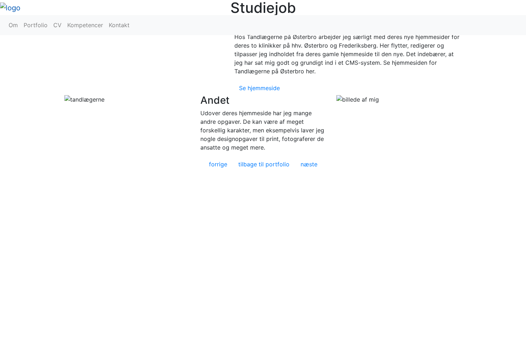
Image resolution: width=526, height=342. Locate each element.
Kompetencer (85, 25)
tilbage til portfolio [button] (263, 164)
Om (13, 25)
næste (309, 164)
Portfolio (36, 25)
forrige (218, 164)
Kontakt (119, 25)
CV (57, 25)
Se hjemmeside (259, 88)
